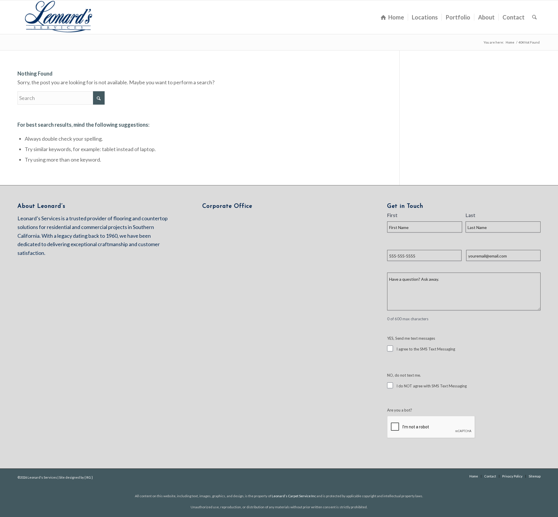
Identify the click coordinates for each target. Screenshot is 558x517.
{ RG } (89, 477)
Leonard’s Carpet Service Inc (294, 496)
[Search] (534, 17)
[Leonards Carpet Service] (59, 17)
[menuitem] (392, 17)
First (392, 215)
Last (470, 215)
